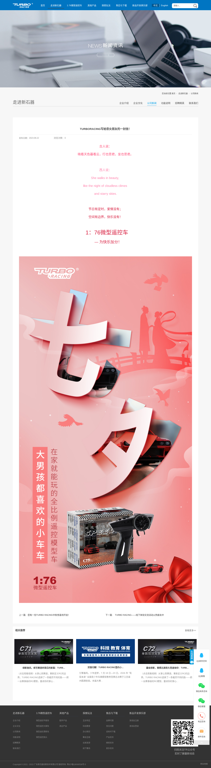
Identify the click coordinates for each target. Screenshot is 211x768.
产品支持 (110, 737)
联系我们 (193, 103)
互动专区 (86, 721)
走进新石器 (56, 5)
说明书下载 (110, 732)
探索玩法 (106, 5)
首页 (43, 5)
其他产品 (92, 5)
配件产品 (63, 721)
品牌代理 (110, 721)
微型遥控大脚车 (42, 726)
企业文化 (138, 103)
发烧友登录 (134, 726)
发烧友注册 (134, 721)
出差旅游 (86, 743)
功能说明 (165, 103)
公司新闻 (194, 94)
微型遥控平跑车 (42, 721)
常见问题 (110, 726)
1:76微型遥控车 (74, 5)
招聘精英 (179, 103)
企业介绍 (124, 103)
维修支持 (110, 743)
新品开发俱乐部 (140, 5)
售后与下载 (121, 5)
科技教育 (86, 726)
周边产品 (63, 726)
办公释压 (86, 732)
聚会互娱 (86, 737)
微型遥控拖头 (41, 737)
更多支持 (110, 748)
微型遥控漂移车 (42, 732)
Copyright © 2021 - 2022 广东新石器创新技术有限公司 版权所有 (49, 764)
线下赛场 (86, 748)
